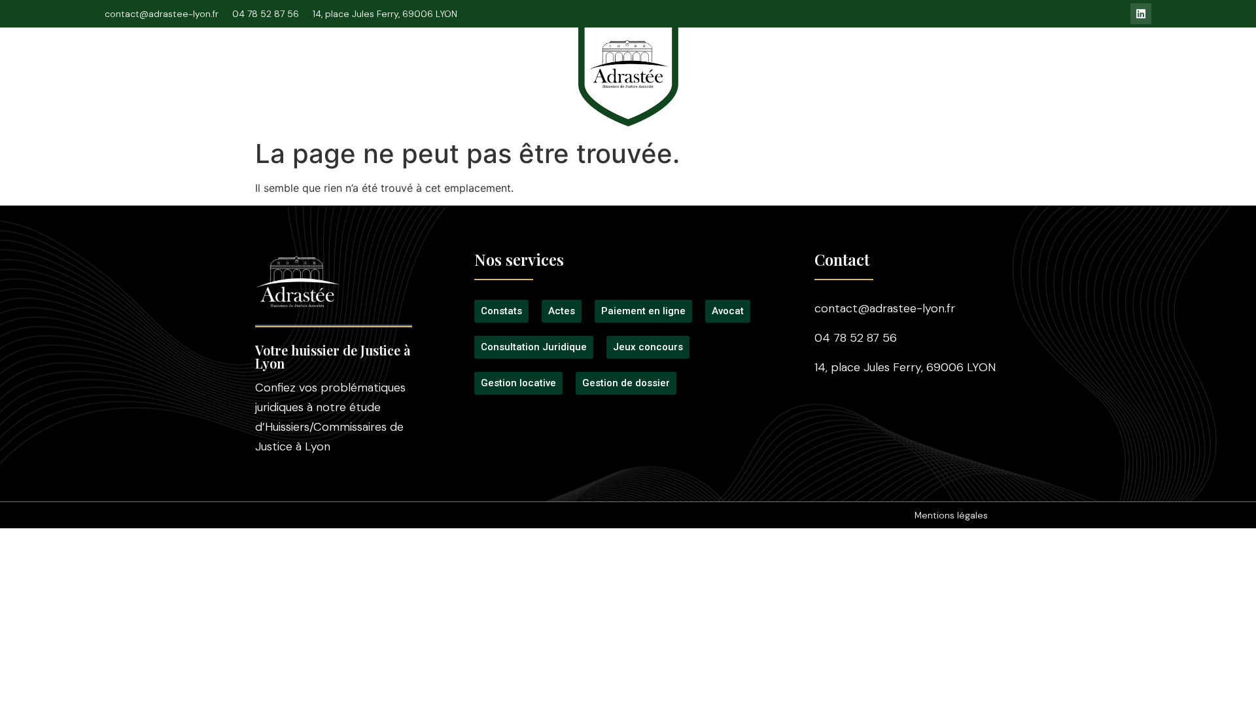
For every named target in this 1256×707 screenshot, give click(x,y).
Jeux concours (875, 66)
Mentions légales (951, 515)
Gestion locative (975, 66)
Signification (450, 66)
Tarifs (801, 66)
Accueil (183, 66)
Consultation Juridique (340, 66)
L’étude (243, 66)
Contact (1059, 66)
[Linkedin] (1140, 13)
